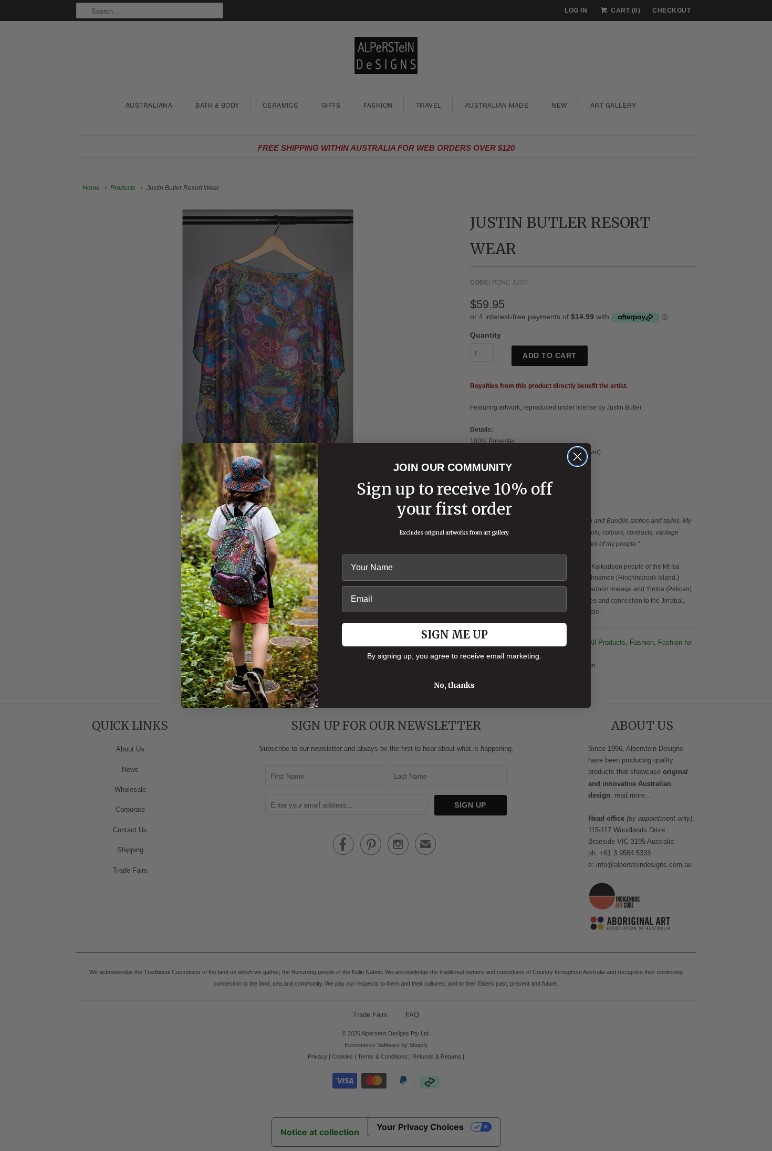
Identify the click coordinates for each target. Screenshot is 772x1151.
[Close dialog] (577, 456)
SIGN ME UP (454, 634)
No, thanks (454, 685)
